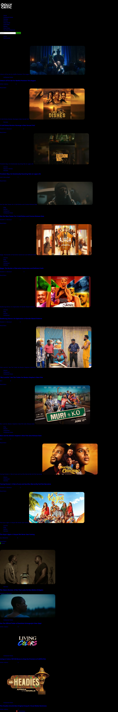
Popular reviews (8, 169)
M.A (1, 381)
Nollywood (6, 211)
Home (5, 15)
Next (3, 543)
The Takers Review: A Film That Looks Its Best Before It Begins (21, 590)
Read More (3, 87)
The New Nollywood (9, 30)
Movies (5, 26)
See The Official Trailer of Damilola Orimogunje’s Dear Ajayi (20, 623)
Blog (4, 207)
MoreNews (22, 711)
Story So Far (6, 23)
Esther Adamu (4, 84)
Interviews (6, 24)
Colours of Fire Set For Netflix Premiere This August (15, 74)
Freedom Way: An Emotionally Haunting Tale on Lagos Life (16, 164)
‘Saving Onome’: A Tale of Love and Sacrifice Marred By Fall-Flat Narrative (21, 474)
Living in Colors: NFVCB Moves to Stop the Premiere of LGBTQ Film (23, 659)
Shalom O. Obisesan (6, 129)
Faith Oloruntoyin (5, 177)
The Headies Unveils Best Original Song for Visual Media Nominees (23, 706)
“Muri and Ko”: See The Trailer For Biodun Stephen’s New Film (18, 367)
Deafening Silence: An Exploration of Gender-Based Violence (17, 307)
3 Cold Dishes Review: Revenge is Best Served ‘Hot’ (14, 119)
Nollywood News (8, 17)
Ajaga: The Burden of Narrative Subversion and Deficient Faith (18, 255)
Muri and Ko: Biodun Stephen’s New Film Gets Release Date (17, 424)
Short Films (6, 28)
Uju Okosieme (4, 538)
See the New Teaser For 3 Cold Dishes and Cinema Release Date (18, 204)
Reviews (5, 19)
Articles (5, 21)
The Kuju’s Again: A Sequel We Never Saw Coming (14, 522)
